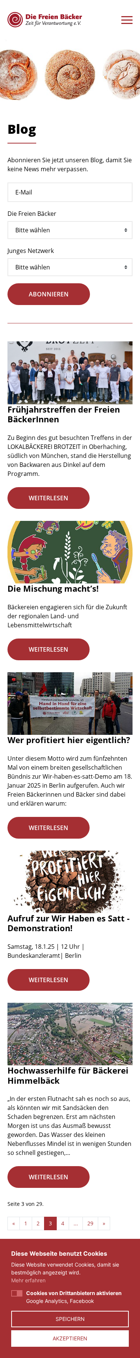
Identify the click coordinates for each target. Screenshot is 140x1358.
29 (90, 1223)
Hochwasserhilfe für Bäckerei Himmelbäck (67, 1075)
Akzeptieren (70, 1338)
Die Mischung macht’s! (53, 588)
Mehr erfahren (28, 1280)
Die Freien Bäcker (31, 213)
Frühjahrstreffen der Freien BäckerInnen (63, 414)
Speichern (70, 1319)
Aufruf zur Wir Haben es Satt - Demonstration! (68, 922)
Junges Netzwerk (30, 251)
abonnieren (49, 294)
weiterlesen (48, 498)
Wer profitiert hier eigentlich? (68, 739)
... (76, 1223)
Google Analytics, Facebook (74, 1297)
